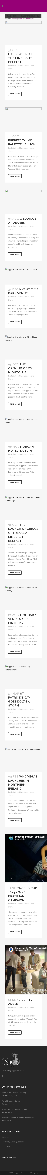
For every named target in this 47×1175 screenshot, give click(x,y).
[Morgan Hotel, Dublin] (23, 430)
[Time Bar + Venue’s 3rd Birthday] (23, 598)
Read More (15, 94)
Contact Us (6, 1146)
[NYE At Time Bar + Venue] (23, 276)
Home (7, 18)
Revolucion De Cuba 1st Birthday (14, 1109)
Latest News (29, 66)
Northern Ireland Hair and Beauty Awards (18, 1117)
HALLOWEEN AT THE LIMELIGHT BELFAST (20, 58)
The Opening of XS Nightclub (20, 368)
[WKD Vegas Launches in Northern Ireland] (23, 760)
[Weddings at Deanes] (23, 202)
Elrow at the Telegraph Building (14, 1092)
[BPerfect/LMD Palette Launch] (23, 119)
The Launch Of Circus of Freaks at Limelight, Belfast (23, 533)
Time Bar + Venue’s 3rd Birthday (22, 619)
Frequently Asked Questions (13, 1142)
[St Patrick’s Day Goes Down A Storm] (23, 677)
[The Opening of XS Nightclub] (23, 347)
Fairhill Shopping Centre (11, 1101)
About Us (5, 1137)
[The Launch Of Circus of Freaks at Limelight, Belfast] (23, 508)
